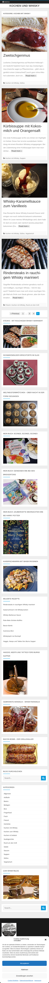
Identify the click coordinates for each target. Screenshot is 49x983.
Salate (6, 847)
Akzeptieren (24, 963)
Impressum (37, 980)
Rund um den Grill (32, 305)
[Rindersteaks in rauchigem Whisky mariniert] (24, 254)
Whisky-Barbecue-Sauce (12, 615)
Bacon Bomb (7, 625)
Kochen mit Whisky (12, 83)
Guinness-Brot (8, 631)
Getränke (7, 824)
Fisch (6, 816)
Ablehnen (24, 970)
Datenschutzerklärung (26, 980)
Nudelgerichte (9, 839)
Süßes (22, 83)
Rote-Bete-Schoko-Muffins (12, 620)
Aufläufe (7, 797)
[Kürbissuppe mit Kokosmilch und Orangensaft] (24, 105)
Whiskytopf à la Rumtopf (12, 636)
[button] (45, 940)
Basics (6, 801)
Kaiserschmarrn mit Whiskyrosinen (15, 610)
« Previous (15, 314)
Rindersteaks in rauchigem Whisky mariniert (19, 604)
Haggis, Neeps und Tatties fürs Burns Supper (19, 641)
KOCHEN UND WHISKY (24, 5)
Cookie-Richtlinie (13, 980)
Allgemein (7, 794)
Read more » (31, 76)
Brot (5, 809)
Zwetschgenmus (16, 55)
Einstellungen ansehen (24, 976)
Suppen (23, 158)
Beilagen (7, 805)
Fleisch (8, 305)
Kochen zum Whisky (11, 831)
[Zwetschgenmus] (24, 35)
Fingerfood (8, 813)
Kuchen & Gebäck (10, 835)
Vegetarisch (30, 233)
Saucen (6, 850)
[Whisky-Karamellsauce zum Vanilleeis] (24, 181)
